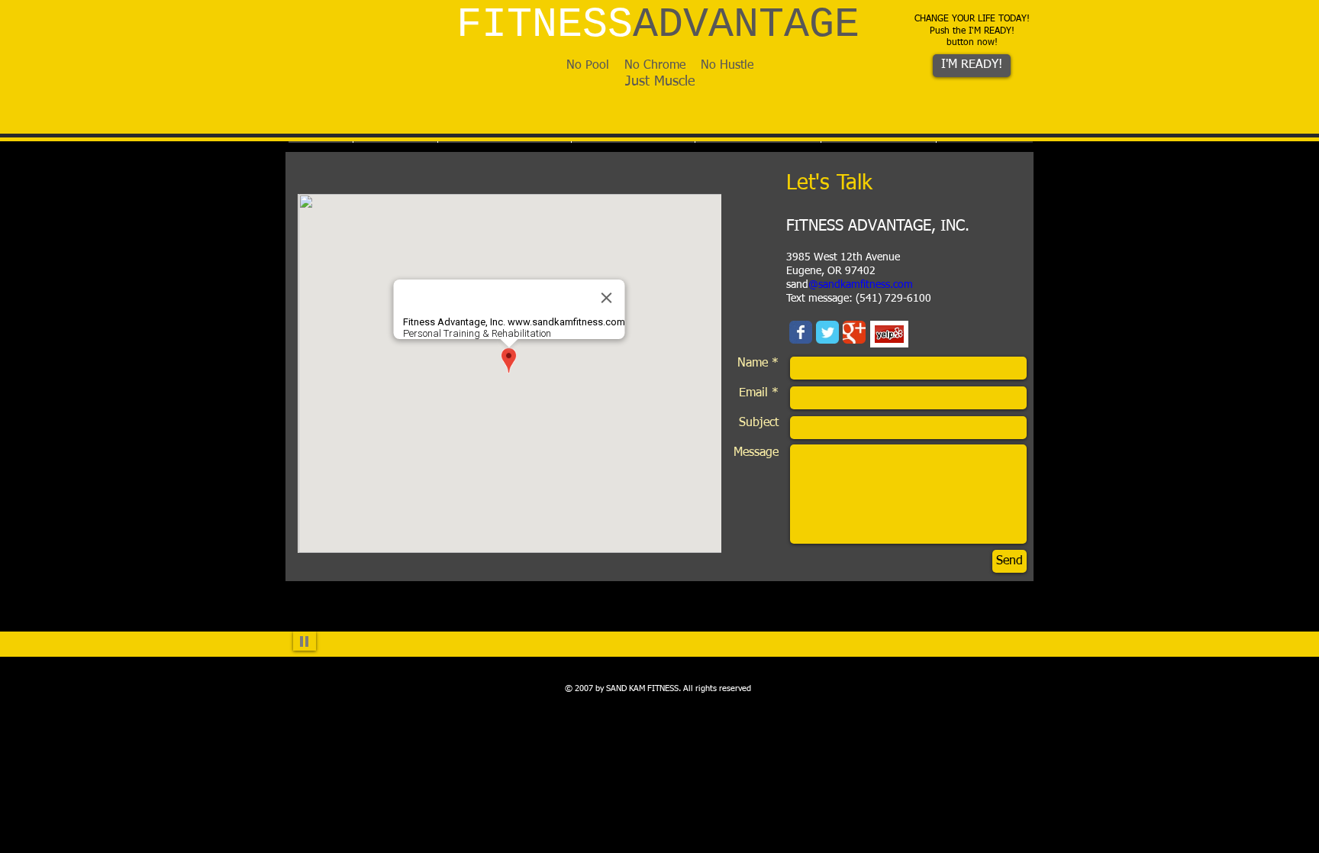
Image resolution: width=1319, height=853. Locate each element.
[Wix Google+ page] (854, 332)
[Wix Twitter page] (827, 332)
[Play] (304, 641)
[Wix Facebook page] (800, 332)
